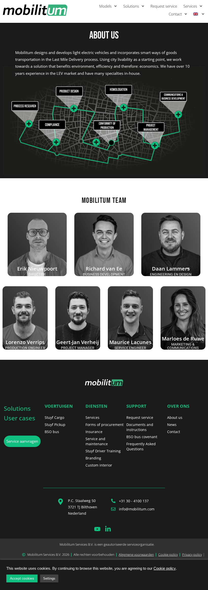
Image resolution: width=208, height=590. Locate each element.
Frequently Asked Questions (141, 446)
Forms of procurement (104, 424)
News (172, 424)
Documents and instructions (139, 427)
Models (105, 6)
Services (190, 6)
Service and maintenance (96, 441)
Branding (93, 458)
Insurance (93, 431)
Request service (163, 6)
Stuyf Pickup (55, 424)
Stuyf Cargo (54, 417)
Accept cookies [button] (22, 578)
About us (174, 417)
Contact (175, 13)
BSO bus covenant (141, 436)
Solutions (131, 6)
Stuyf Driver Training (103, 451)
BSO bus (52, 431)
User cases (19, 418)
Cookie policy (164, 568)
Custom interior (98, 465)
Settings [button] (49, 578)
